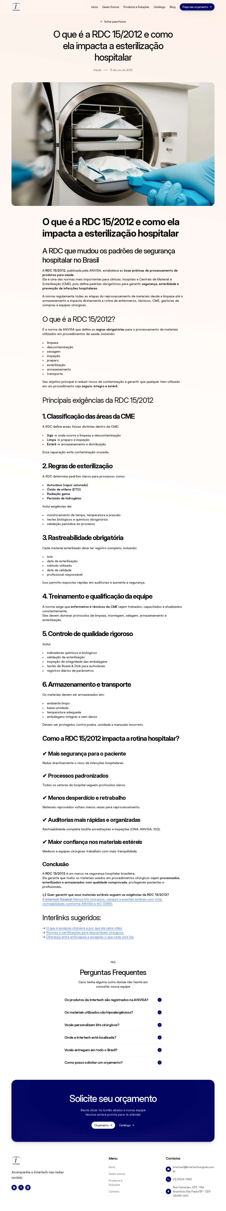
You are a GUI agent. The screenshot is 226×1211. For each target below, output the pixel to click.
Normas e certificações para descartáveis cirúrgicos (85, 932)
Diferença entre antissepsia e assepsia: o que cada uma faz (90, 937)
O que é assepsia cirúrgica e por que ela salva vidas (84, 928)
